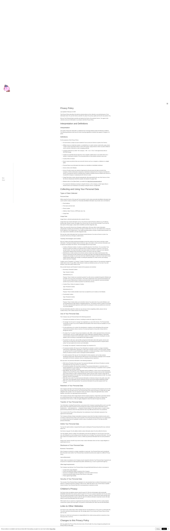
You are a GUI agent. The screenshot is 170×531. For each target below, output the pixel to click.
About (3, 180)
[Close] (168, 529)
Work (3, 178)
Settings (158, 529)
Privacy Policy (52, 529)
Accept (164, 529)
